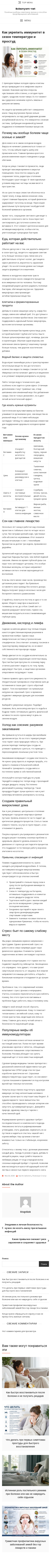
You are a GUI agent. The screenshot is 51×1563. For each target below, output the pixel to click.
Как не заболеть (25, 1176)
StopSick (25, 1211)
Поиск (5, 1258)
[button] (25, 20)
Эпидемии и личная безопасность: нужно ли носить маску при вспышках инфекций (26, 1228)
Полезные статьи (39, 1176)
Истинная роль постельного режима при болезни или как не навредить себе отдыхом (24, 1298)
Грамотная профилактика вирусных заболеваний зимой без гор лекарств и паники (25, 1306)
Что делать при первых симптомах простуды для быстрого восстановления (24, 1289)
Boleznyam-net (25, 8)
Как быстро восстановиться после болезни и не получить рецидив (25, 1280)
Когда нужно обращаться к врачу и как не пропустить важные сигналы (22, 1315)
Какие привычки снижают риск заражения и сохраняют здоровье (27, 1241)
